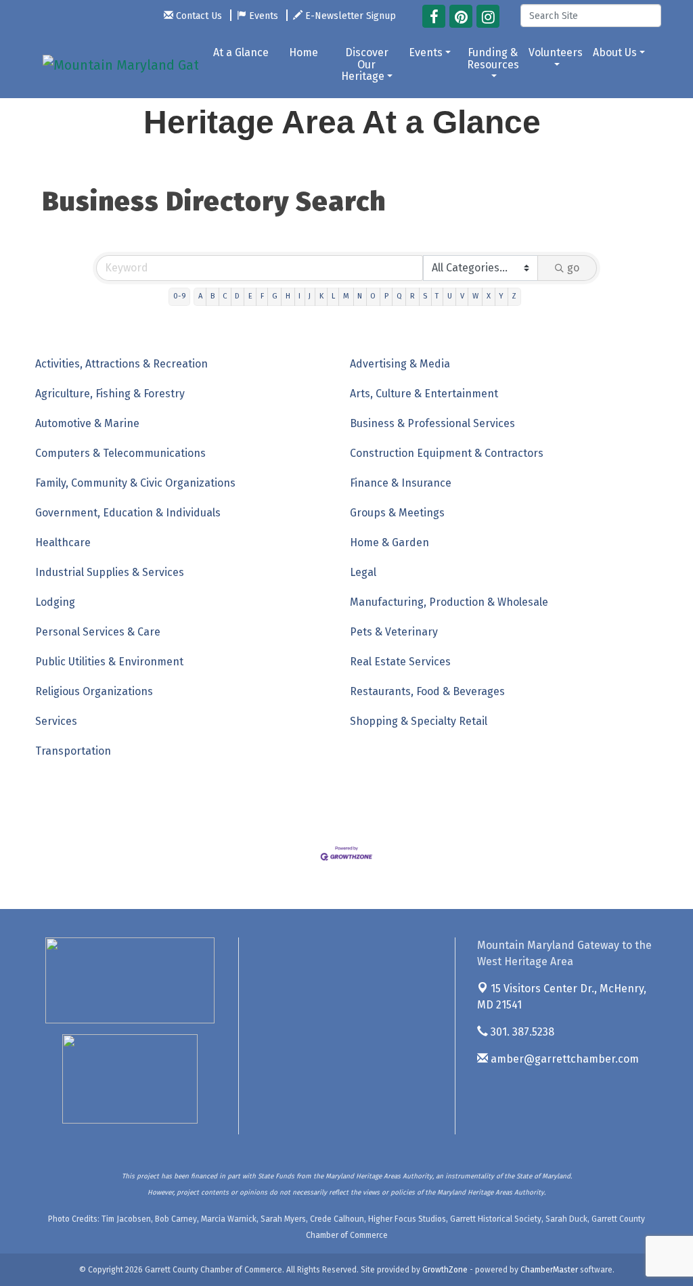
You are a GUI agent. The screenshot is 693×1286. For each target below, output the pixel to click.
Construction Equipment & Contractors (446, 453)
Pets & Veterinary (394, 631)
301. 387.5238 (521, 1031)
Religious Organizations (94, 691)
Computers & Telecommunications (120, 453)
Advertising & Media (400, 363)
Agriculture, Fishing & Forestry (110, 393)
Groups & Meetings (397, 512)
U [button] (449, 296)
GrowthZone (445, 1269)
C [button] (225, 296)
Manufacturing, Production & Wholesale (449, 602)
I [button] (299, 296)
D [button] (237, 296)
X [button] (489, 296)
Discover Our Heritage (364, 64)
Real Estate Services (400, 661)
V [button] (462, 296)
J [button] (310, 296)
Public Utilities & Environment (109, 661)
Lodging (55, 602)
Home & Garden (389, 542)
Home (303, 52)
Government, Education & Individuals (128, 512)
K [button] (321, 296)
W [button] (475, 296)
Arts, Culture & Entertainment (424, 393)
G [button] (274, 296)
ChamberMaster (549, 1269)
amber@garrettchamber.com (563, 1058)
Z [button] (514, 296)
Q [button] (399, 296)
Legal (363, 572)
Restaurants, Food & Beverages (427, 691)
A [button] (200, 296)
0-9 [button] (179, 296)
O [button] (373, 296)
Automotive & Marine (87, 423)
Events (426, 52)
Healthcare (63, 542)
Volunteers (556, 52)
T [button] (437, 296)
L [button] (333, 296)
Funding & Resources (493, 58)
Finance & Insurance (400, 482)
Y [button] (501, 296)
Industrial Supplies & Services (109, 572)
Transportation (73, 751)
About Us (615, 52)
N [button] (359, 296)
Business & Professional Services (432, 423)
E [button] (250, 296)
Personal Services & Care (97, 631)
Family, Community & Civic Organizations (135, 482)
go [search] (573, 267)
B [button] (212, 296)
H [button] (288, 296)
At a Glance (241, 52)
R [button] (412, 296)
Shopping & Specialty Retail (418, 721)
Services (56, 721)
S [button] (425, 296)
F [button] (262, 296)
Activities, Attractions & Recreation (121, 363)
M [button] (346, 296)
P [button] (386, 296)
